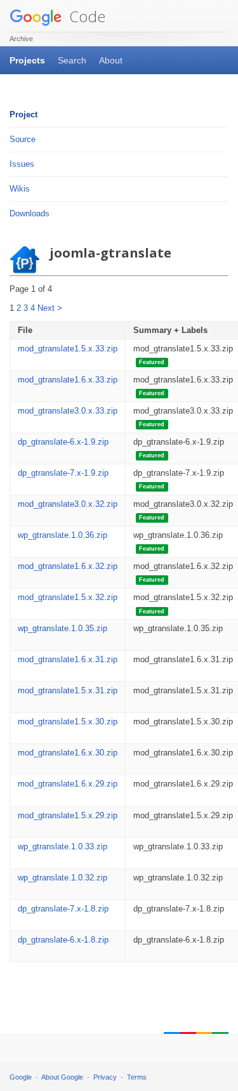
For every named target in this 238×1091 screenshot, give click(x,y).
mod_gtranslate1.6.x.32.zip (67, 566)
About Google (62, 1077)
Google (21, 1077)
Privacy (105, 1077)
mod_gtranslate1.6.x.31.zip (67, 659)
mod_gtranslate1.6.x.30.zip (67, 752)
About (110, 60)
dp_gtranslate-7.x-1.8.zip (63, 908)
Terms (137, 1077)
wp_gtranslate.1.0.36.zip (62, 535)
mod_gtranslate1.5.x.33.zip (67, 348)
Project (23, 114)
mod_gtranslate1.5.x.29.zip (67, 815)
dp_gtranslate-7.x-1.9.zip (63, 473)
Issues (22, 164)
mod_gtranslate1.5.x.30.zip (67, 721)
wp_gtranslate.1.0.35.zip (62, 628)
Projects (27, 60)
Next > (49, 308)
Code (85, 16)
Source (23, 139)
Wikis (20, 188)
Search (72, 60)
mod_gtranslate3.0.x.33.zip (67, 410)
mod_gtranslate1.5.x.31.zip (67, 690)
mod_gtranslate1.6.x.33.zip (67, 379)
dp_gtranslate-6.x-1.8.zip (63, 939)
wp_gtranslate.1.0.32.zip (62, 877)
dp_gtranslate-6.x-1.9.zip (63, 442)
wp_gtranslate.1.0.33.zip (62, 846)
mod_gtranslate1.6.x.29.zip (67, 783)
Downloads (30, 213)
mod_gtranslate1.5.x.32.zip (67, 597)
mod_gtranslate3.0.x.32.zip (67, 504)
